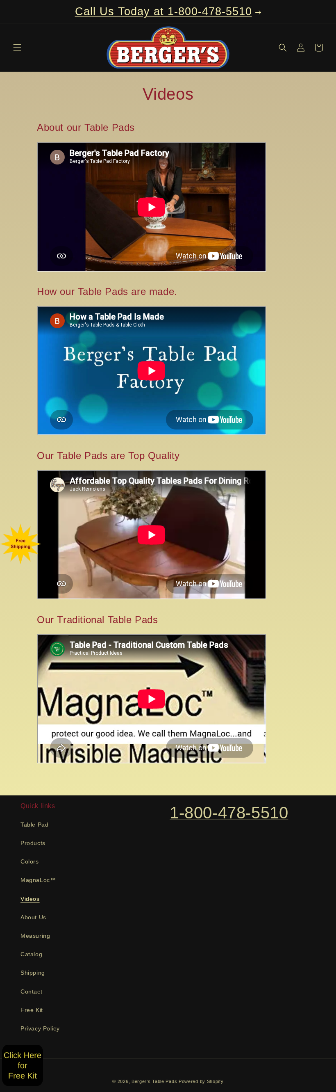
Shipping (32, 972)
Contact (31, 991)
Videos (30, 899)
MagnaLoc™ (38, 880)
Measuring (35, 935)
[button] (17, 48)
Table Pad (34, 824)
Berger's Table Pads (154, 1081)
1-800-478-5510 (229, 813)
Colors (29, 861)
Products (32, 843)
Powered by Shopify (201, 1081)
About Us (33, 917)
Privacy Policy (39, 1028)
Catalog (31, 954)
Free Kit (31, 1010)
